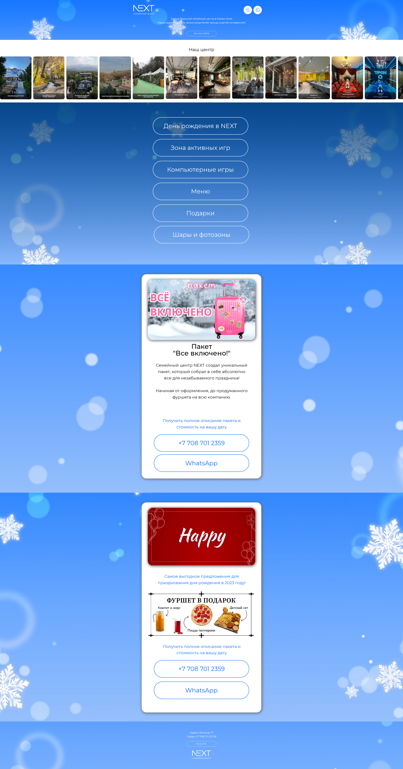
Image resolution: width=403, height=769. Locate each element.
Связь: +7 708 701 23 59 (201, 736)
